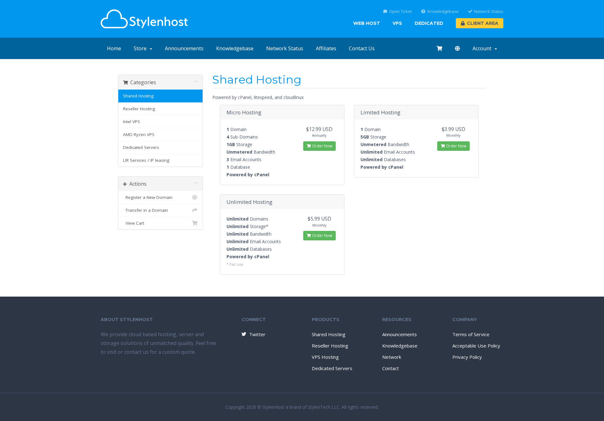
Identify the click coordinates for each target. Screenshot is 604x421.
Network (391, 357)
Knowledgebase (443, 11)
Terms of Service (470, 334)
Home (114, 48)
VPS (397, 23)
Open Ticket (400, 11)
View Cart (133, 223)
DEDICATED (429, 23)
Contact (390, 368)
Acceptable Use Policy (476, 345)
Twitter (257, 334)
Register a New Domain (147, 197)
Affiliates (326, 48)
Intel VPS (131, 121)
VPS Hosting (325, 357)
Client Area (482, 23)
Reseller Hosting (139, 109)
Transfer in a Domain (145, 210)
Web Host (366, 23)
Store (141, 48)
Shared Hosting (138, 96)
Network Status (488, 11)
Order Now (321, 146)
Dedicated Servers (141, 147)
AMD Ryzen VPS (138, 134)
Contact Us (362, 48)
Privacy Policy (467, 357)
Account (483, 48)
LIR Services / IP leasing (146, 160)
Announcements (184, 48)
